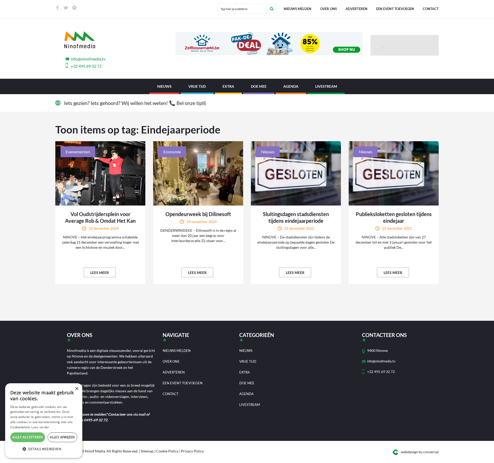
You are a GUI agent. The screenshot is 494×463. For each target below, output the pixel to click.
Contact (431, 9)
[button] (43, 449)
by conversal (420, 452)
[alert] (43, 420)
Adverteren (356, 9)
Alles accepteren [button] (27, 437)
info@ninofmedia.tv (88, 58)
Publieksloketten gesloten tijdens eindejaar (394, 217)
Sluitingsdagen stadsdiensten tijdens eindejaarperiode (296, 217)
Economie (172, 151)
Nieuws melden (297, 9)
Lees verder (40, 427)
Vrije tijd (197, 86)
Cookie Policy (167, 451)
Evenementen (78, 151)
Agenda (290, 86)
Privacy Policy (192, 451)
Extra (228, 86)
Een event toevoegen (395, 9)
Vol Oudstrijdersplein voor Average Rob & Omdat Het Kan (100, 217)
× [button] (76, 389)
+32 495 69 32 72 (86, 66)
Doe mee (259, 86)
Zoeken (272, 9)
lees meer (99, 272)
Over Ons (328, 9)
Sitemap (147, 451)
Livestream (326, 86)
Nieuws (164, 86)
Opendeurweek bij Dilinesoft (198, 214)
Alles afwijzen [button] (62, 437)
